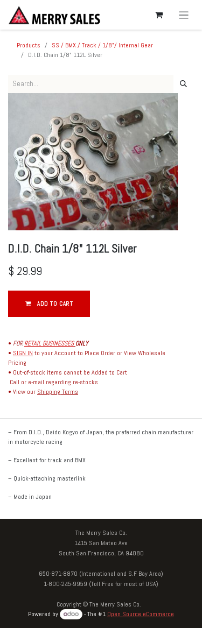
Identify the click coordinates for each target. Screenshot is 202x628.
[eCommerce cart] (159, 15)
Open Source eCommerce (140, 614)
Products (28, 45)
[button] (49, 304)
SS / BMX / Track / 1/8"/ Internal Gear (102, 45)
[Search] (183, 84)
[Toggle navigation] (183, 14)
